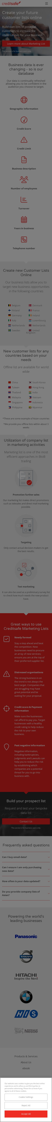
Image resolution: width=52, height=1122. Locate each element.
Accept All (26, 1114)
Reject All (26, 1105)
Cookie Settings (26, 1097)
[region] (26, 1100)
